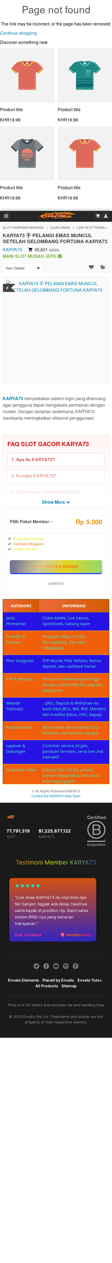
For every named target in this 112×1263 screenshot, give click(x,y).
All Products (46, 986)
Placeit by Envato (58, 980)
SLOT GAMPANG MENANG (23, 227)
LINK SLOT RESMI (91, 227)
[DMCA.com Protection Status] (7, 284)
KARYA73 (12, 249)
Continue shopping (18, 33)
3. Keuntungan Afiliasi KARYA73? (46, 492)
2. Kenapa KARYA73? (33, 476)
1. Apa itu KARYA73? (33, 459)
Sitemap (69, 986)
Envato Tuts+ (89, 980)
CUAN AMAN (60, 227)
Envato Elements (23, 980)
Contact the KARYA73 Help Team (56, 795)
